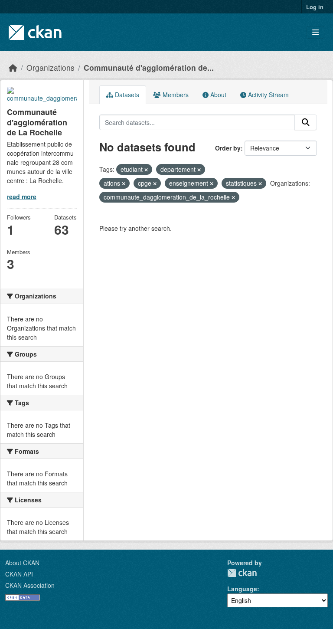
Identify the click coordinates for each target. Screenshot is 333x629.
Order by (228, 148)
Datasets (126, 94)
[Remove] (146, 169)
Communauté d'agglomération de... (149, 67)
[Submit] (305, 122)
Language (242, 588)
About (217, 94)
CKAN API (19, 574)
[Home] (13, 67)
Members (175, 94)
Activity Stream (267, 94)
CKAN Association (30, 585)
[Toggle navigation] (315, 32)
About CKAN (22, 562)
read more (21, 196)
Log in (314, 7)
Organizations (50, 67)
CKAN (242, 572)
